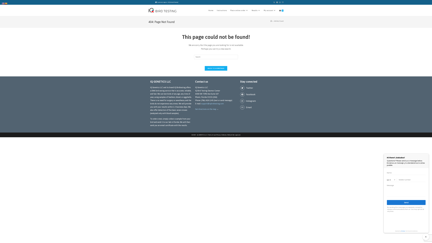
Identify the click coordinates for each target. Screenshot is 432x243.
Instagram (251, 101)
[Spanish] (6, 3)
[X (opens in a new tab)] (274, 2)
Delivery (224, 135)
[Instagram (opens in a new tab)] (280, 2)
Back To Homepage (216, 68)
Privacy (219, 135)
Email (249, 107)
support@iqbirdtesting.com (212, 104)
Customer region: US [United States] (167, 2)
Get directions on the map (205, 109)
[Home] (271, 21)
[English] (3, 3)
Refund (230, 135)
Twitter (249, 88)
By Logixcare (236, 135)
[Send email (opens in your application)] (282, 2)
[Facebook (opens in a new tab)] (277, 2)
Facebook (250, 94)
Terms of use (212, 135)
